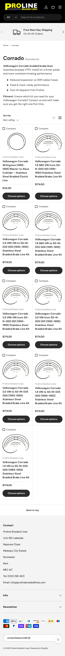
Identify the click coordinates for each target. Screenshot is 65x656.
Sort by (7, 115)
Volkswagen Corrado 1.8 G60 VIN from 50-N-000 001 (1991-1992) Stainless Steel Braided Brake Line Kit (48, 169)
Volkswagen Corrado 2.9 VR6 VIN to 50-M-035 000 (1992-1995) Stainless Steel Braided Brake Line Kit (16, 247)
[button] (53, 7)
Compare (11, 128)
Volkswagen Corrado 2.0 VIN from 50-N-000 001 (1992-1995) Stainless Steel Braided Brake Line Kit (48, 321)
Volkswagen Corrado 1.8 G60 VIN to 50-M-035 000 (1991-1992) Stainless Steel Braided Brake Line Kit (48, 247)
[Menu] (59, 7)
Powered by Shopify (39, 648)
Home (5, 45)
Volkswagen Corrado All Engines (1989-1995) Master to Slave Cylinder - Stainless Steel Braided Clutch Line (16, 171)
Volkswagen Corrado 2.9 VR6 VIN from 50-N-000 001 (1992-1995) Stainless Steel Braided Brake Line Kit (16, 321)
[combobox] (32, 17)
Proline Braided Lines (19, 648)
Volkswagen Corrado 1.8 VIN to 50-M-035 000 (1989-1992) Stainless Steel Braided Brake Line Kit (48, 395)
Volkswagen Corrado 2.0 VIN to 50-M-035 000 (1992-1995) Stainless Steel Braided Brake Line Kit (16, 395)
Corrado (15, 45)
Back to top (32, 510)
